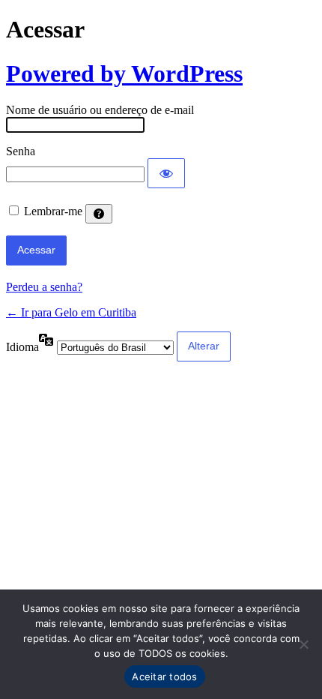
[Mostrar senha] (166, 173)
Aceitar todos (164, 676)
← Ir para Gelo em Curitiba (71, 312)
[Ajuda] (98, 214)
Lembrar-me (53, 211)
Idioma (22, 346)
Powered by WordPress (124, 73)
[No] (303, 644)
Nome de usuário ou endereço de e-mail (100, 110)
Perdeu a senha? (44, 286)
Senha (20, 151)
